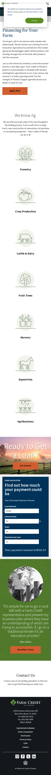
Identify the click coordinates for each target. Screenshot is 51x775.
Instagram (17, 756)
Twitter (28, 756)
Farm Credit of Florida (25, 702)
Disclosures (25, 735)
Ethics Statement (25, 732)
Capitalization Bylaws (25, 728)
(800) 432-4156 (27, 716)
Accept (34, 21)
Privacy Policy (18, 12)
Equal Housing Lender (25, 763)
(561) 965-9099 (27, 719)
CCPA (25, 743)
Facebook (23, 756)
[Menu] (47, 3)
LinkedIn (34, 756)
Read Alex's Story (25, 649)
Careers (25, 747)
